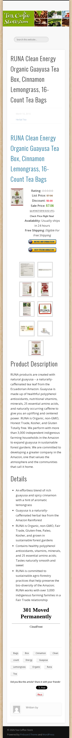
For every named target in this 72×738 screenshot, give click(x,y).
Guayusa (43, 660)
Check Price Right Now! (42, 216)
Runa (49, 666)
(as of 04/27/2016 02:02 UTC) (42, 211)
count (16, 660)
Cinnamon (41, 653)
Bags (15, 653)
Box (27, 653)
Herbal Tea (21, 119)
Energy (29, 660)
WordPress (48, 734)
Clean (55, 653)
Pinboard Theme (29, 734)
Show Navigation (56, 31)
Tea (15, 673)
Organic (36, 666)
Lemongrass (19, 666)
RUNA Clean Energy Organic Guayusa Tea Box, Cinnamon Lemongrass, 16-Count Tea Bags (34, 158)
